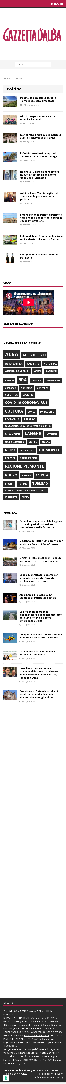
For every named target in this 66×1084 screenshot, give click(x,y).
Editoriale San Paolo (34, 1035)
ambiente (33, 363)
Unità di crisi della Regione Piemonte (25, 490)
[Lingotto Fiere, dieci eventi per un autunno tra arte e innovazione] (10, 564)
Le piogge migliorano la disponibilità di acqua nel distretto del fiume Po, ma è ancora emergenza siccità (40, 616)
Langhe (33, 433)
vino (25, 497)
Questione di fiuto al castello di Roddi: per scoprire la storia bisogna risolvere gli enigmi (38, 694)
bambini (51, 371)
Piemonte (49, 450)
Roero (11, 475)
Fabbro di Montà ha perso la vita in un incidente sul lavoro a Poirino (41, 238)
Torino (23, 483)
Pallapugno (27, 450)
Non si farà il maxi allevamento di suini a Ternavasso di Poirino (40, 136)
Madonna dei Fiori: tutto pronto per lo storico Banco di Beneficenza (41, 542)
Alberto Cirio (34, 355)
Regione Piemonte (24, 466)
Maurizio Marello (14, 442)
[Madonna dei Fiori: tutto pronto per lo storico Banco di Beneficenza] (10, 547)
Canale (36, 380)
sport (9, 484)
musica (10, 450)
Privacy (59, 1073)
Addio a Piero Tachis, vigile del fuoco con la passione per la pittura (39, 196)
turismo (40, 483)
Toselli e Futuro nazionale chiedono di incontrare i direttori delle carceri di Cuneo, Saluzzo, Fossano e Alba (39, 673)
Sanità (26, 475)
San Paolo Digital (27, 1049)
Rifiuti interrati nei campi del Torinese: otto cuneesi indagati (39, 155)
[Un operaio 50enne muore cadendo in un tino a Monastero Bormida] (10, 641)
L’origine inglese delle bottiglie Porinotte (39, 256)
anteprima (50, 363)
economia (12, 419)
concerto (42, 388)
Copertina (11, 394)
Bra (22, 379)
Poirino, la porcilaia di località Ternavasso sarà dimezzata (38, 99)
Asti (37, 371)
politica (10, 458)
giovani (12, 433)
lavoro (51, 434)
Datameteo (47, 411)
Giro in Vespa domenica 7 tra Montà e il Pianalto (37, 118)
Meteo (33, 441)
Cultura (14, 411)
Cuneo (32, 411)
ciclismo (26, 388)
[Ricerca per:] (33, 64)
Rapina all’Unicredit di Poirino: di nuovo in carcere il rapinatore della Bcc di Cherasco (39, 174)
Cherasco (10, 388)
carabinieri (53, 380)
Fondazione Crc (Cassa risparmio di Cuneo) (28, 426)
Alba (11, 354)
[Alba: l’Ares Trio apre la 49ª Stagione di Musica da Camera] (10, 601)
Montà (46, 442)
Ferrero (29, 419)
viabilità (11, 497)
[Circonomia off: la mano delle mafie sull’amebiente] (10, 658)
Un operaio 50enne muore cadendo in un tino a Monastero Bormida (40, 636)
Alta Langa (13, 363)
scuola (42, 475)
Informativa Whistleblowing (49, 1077)
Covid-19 (27, 394)
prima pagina (28, 458)
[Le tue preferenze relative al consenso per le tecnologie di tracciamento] (6, 1078)
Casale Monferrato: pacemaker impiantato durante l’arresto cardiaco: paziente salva (38, 577)
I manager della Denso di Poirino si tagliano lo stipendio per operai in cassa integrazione (41, 217)
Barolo (9, 380)
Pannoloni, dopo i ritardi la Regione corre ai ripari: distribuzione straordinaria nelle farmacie (40, 524)
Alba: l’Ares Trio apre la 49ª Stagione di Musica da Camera (38, 596)
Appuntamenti (17, 371)
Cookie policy (46, 1073)
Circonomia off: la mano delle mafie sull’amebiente (37, 653)
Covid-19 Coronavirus (26, 402)
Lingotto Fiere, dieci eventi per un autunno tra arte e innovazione (40, 559)
